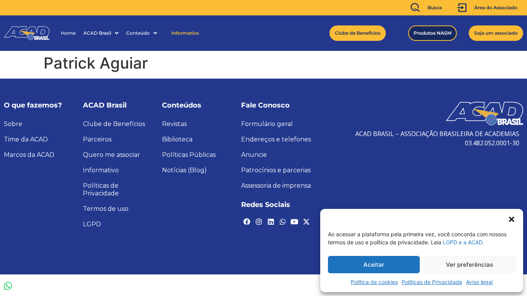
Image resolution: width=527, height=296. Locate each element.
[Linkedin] (270, 221)
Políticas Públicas (189, 154)
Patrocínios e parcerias (276, 170)
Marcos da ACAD (29, 154)
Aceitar (373, 264)
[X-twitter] (306, 221)
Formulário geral (267, 124)
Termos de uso (105, 208)
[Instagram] (259, 221)
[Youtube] (294, 221)
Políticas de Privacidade (432, 282)
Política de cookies (374, 282)
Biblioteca (177, 139)
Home (68, 33)
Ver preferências (469, 264)
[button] (511, 218)
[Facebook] (247, 221)
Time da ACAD (26, 139)
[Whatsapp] (282, 221)
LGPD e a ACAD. (463, 242)
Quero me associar (111, 154)
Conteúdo (138, 33)
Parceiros (97, 139)
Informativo (185, 33)
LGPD (92, 224)
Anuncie (254, 154)
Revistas (174, 124)
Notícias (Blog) (184, 170)
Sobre (13, 124)
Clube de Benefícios (114, 124)
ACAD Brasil (97, 33)
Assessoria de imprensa (276, 185)
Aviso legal (479, 282)
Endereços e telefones (276, 139)
